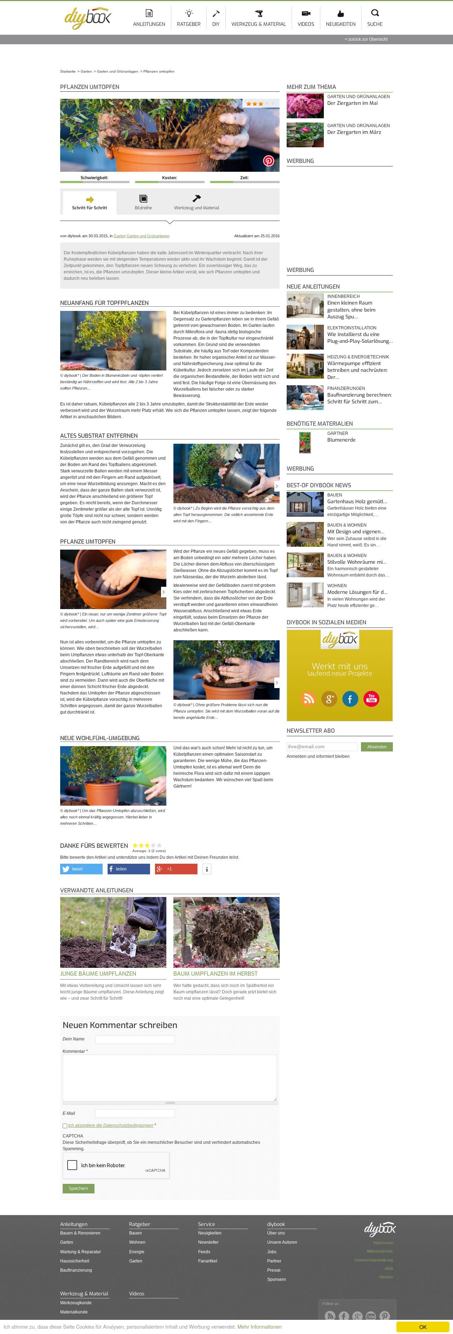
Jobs (271, 1251)
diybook (276, 1224)
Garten (120, 236)
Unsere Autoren (282, 1242)
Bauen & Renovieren (80, 1233)
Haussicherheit (74, 1261)
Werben (386, 1277)
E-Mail (69, 1113)
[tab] (89, 203)
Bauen (334, 495)
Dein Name (74, 1039)
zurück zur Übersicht (368, 39)
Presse (274, 1270)
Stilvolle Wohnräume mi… (356, 562)
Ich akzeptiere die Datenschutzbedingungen (110, 1125)
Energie (136, 1251)
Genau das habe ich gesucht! (159, 845)
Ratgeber (189, 24)
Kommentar (75, 1051)
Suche (375, 24)
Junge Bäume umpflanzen (98, 973)
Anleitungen (149, 24)
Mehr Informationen (259, 1326)
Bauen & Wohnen (347, 525)
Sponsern (276, 1279)
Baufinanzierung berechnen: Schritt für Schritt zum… (359, 398)
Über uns (276, 1233)
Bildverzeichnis (380, 1251)
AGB (389, 1268)
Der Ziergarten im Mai (352, 103)
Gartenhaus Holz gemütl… (357, 501)
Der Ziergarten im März (354, 132)
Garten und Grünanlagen (148, 236)
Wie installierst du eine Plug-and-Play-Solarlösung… (360, 338)
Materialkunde (74, 1312)
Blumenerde (341, 440)
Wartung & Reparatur (80, 1251)
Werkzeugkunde (76, 1302)
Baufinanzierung (76, 1270)
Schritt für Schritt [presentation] (89, 208)
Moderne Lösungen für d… (357, 592)
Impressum (383, 1243)
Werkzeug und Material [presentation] (196, 208)
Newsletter (208, 1242)
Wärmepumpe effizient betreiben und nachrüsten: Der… (357, 370)
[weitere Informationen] (207, 869)
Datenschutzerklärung (374, 1260)
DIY (216, 24)
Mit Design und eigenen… (355, 531)
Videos (306, 24)
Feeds (204, 1251)
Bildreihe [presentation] (143, 208)
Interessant (147, 845)
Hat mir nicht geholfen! (135, 845)
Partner (274, 1261)
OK (423, 1326)
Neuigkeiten (341, 24)
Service (206, 1224)
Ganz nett (141, 845)
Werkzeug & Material (258, 24)
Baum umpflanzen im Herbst (215, 973)
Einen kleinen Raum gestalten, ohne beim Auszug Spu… (351, 310)
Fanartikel (207, 1261)
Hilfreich (153, 845)
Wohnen (337, 585)
